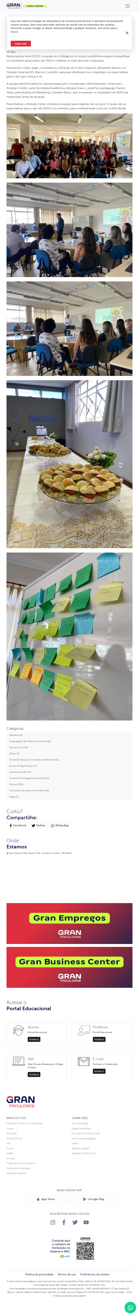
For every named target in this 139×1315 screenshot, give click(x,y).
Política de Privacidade (18, 1168)
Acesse (33, 1039)
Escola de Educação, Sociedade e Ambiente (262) (34, 759)
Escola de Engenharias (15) (23, 765)
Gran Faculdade (80, 1123)
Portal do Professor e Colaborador (25, 1123)
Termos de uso (67, 1274)
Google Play (96, 1199)
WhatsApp (61, 825)
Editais (10, 1153)
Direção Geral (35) (18, 747)
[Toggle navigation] (127, 6)
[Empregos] (69, 923)
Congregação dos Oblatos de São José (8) (30, 741)
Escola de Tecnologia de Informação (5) (29, 778)
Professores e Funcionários (21, 1163)
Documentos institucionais (86, 1133)
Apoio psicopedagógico (84, 1138)
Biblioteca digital (80, 1148)
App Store (48, 1199)
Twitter (40, 825)
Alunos (10, 1128)
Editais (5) (14, 753)
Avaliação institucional (83, 1153)
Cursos (10, 1148)
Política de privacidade (39, 1274)
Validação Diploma (16, 1173)
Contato (11, 1158)
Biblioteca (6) (16, 735)
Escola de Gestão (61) (20, 772)
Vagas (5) (14, 796)
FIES (9, 1143)
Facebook (19, 825)
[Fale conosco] (130, 1307)
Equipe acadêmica (81, 1128)
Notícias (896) (16, 784)
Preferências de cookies (94, 1274)
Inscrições (12, 1133)
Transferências (14, 1138)
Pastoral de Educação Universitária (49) (29, 790)
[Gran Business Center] (69, 967)
